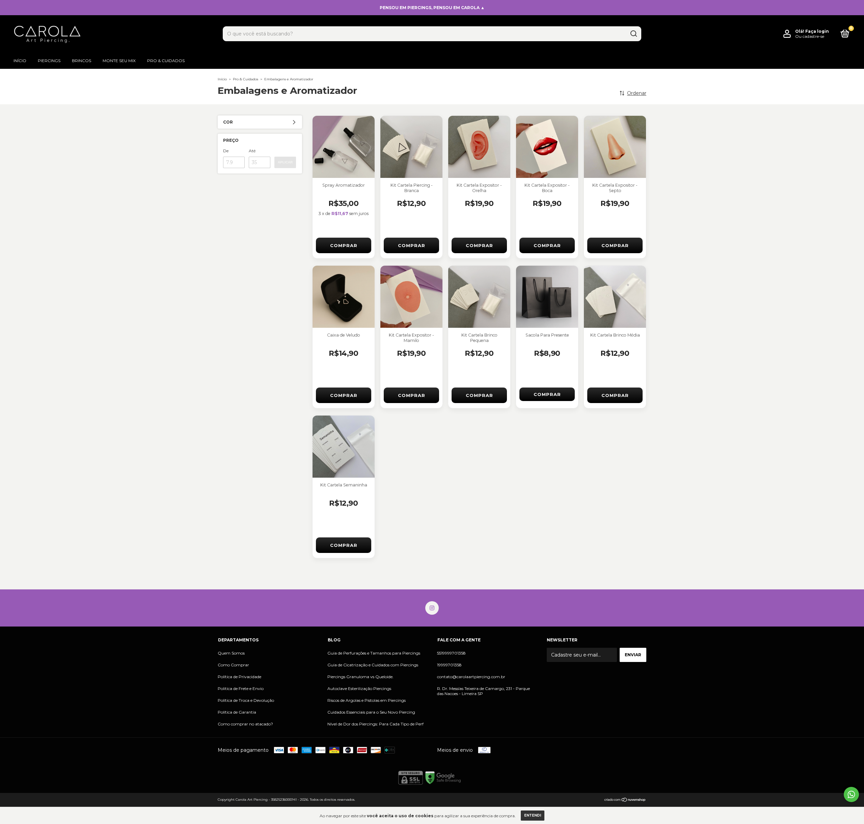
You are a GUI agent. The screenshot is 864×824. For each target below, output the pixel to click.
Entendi (532, 815)
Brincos (81, 60)
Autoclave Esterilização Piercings (359, 688)
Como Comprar (233, 664)
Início (20, 60)
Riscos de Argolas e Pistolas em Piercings (366, 700)
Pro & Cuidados (166, 60)
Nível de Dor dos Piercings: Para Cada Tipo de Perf (375, 723)
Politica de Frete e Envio (241, 688)
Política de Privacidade (239, 676)
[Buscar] (633, 34)
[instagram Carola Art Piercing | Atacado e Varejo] (432, 608)
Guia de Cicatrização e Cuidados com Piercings (372, 664)
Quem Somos (231, 653)
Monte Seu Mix (119, 60)
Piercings (49, 60)
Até (252, 150)
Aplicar (285, 162)
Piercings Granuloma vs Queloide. (360, 676)
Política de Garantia (237, 712)
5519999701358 (451, 653)
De (225, 150)
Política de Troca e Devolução (246, 700)
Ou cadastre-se (809, 36)
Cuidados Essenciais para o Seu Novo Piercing (371, 712)
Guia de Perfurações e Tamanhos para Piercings (373, 653)
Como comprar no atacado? (245, 723)
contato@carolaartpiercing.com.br (471, 676)
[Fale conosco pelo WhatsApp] (851, 794)
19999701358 (449, 664)
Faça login (817, 31)
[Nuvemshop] (625, 800)
